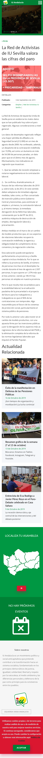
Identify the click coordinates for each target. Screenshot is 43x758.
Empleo (19, 104)
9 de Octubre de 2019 (15, 509)
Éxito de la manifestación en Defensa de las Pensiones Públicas (20, 391)
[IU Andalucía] (5, 2)
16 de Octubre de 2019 (15, 398)
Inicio (6, 32)
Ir (21, 588)
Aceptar (21, 748)
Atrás (5, 41)
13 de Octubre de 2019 (15, 448)
